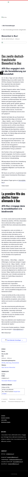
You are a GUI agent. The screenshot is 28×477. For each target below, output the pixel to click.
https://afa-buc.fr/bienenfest (8, 367)
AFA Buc (4, 363)
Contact (3, 415)
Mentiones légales (5, 422)
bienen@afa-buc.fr (18, 329)
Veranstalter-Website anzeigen (9, 380)
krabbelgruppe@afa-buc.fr (15, 459)
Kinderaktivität (15, 363)
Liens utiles (4, 420)
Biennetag (8, 363)
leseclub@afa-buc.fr (18, 461)
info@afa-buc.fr (10, 454)
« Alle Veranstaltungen (8, 25)
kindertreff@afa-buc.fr (12, 457)
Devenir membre (5, 418)
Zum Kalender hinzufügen (14, 340)
